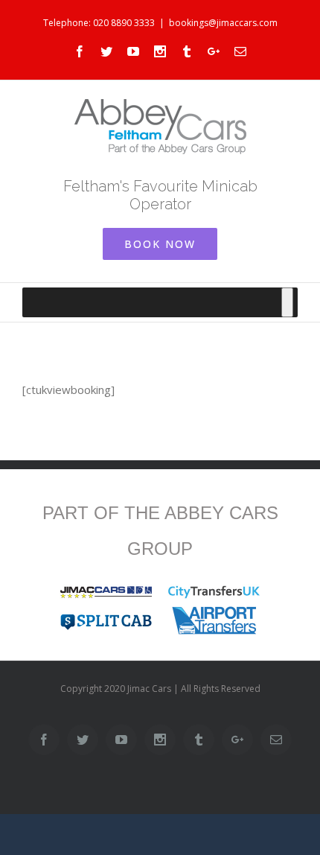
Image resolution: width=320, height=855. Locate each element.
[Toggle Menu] (287, 302)
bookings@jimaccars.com (223, 22)
